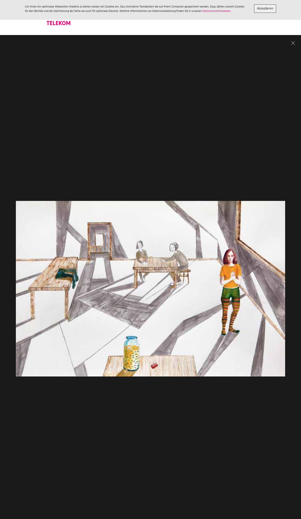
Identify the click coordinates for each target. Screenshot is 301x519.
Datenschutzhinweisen (216, 11)
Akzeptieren (265, 8)
